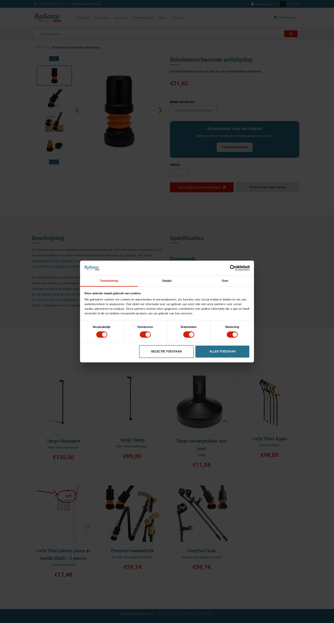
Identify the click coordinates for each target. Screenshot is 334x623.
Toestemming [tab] (109, 280)
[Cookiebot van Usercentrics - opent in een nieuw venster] (233, 268)
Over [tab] (225, 280)
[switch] (145, 335)
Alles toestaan (222, 351)
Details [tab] (167, 280)
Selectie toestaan (166, 351)
